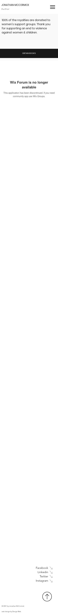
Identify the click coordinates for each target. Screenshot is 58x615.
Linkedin (43, 572)
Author (5, 9)
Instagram (42, 580)
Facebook (42, 568)
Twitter (44, 576)
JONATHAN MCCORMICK (15, 5)
